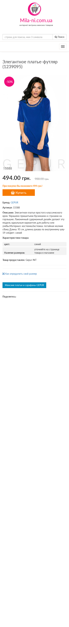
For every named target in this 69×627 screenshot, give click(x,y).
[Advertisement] (34, 337)
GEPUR (14, 202)
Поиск (60, 36)
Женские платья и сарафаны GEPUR (24, 285)
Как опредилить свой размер (21, 273)
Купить (20, 192)
